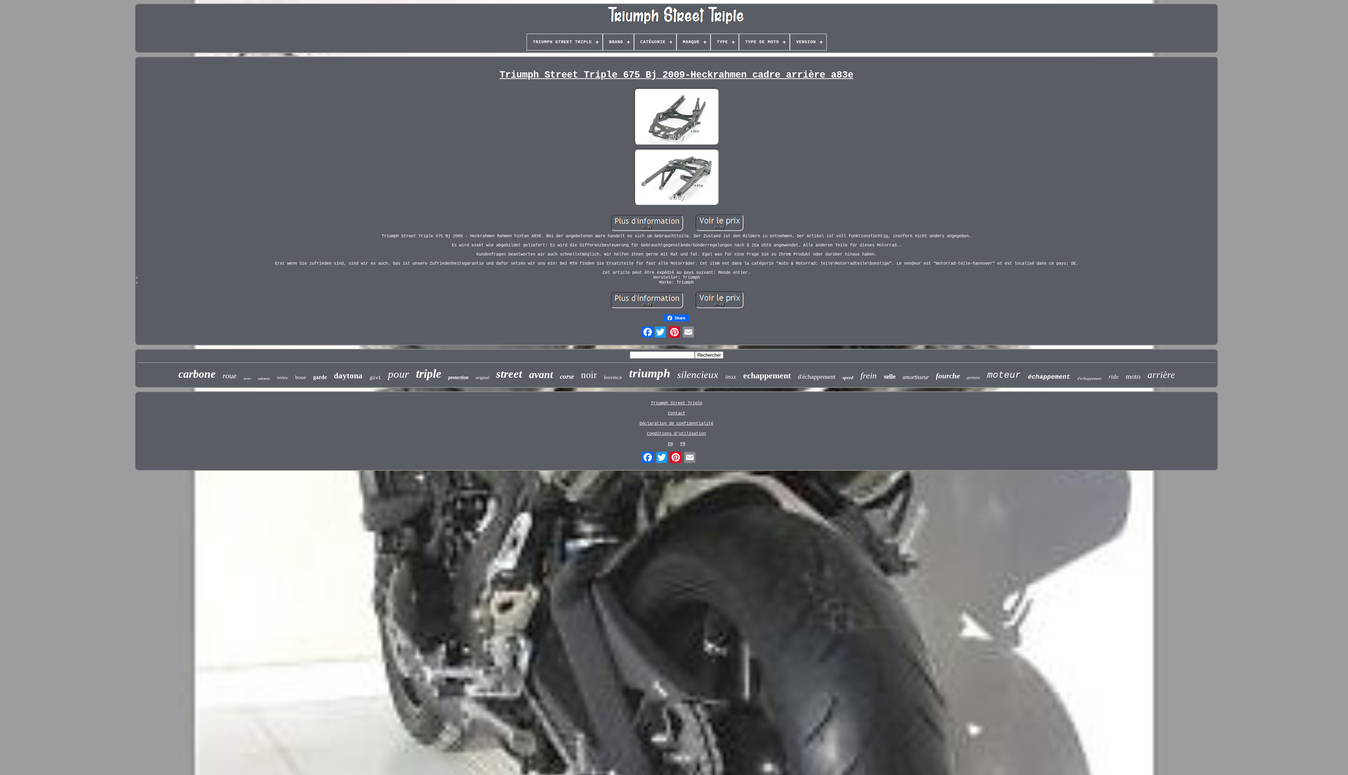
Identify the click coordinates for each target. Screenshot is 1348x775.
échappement (1049, 376)
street (509, 373)
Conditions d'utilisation (676, 433)
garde (320, 377)
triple (428, 373)
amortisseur (916, 377)
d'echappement (1089, 378)
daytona (348, 375)
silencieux (697, 374)
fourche (948, 376)
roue (230, 375)
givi (375, 377)
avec (247, 378)
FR (682, 444)
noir (589, 374)
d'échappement (816, 376)
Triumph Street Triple (676, 403)
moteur (1004, 375)
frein (868, 375)
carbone (197, 373)
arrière (1161, 375)
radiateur (264, 378)
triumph (649, 373)
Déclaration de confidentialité (676, 423)
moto (1133, 376)
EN (670, 444)
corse (567, 376)
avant (541, 374)
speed (847, 377)
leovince (613, 377)
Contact (676, 413)
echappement (767, 375)
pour (398, 374)
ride (1114, 376)
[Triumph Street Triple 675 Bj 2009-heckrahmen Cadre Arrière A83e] (676, 117)
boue (300, 377)
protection (458, 377)
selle (890, 376)
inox (730, 376)
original (482, 377)
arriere (973, 377)
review (282, 377)
